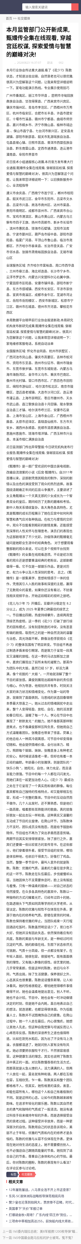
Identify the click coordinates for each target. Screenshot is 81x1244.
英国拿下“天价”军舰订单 (26, 1208)
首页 (9, 18)
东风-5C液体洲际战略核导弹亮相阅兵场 (36, 1196)
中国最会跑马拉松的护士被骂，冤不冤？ (46, 1237)
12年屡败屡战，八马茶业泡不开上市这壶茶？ (40, 1190)
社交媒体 (24, 18)
